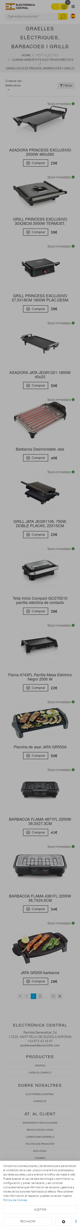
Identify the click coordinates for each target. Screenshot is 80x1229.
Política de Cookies (15, 1200)
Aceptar (40, 1210)
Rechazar (27, 1221)
